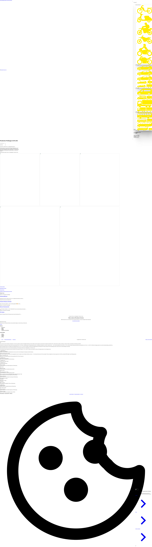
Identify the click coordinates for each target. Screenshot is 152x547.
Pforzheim (137, 132)
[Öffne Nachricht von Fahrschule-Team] (136, 489)
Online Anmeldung (136, 137)
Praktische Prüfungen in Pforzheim (5, 301)
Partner (2, 328)
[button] (76, 350)
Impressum (14, 339)
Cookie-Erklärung (71, 394)
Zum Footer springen (9, 0)
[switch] (0, 366)
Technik (3, 329)
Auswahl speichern (7, 393)
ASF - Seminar (137, 135)
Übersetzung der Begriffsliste (5, 330)
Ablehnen (11, 393)
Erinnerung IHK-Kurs (3, 296)
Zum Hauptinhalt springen (3, 0)
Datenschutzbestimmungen (8, 339)
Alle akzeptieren (2, 393)
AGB (2, 339)
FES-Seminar (2, 312)
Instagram (3, 335)
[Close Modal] (135, 545)
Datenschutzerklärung (77, 394)
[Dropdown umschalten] (136, 2)
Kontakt (135, 136)
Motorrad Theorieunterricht (4, 306)
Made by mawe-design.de (149, 339)
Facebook (3, 334)
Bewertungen (3, 327)
